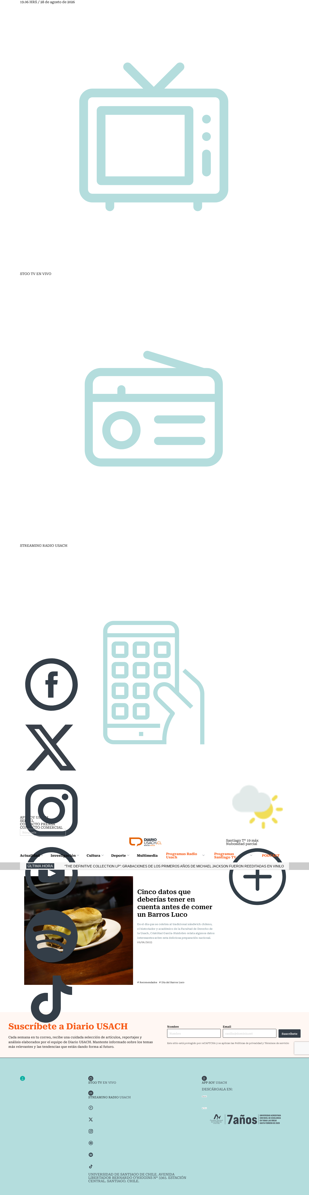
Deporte (118, 855)
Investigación (63, 855)
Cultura (93, 855)
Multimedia (147, 855)
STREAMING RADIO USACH (43, 545)
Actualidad (30, 855)
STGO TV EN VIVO (35, 273)
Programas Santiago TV (225, 855)
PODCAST (271, 855)
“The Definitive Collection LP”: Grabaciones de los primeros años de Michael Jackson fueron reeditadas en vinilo (137, 866)
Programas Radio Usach (181, 855)
